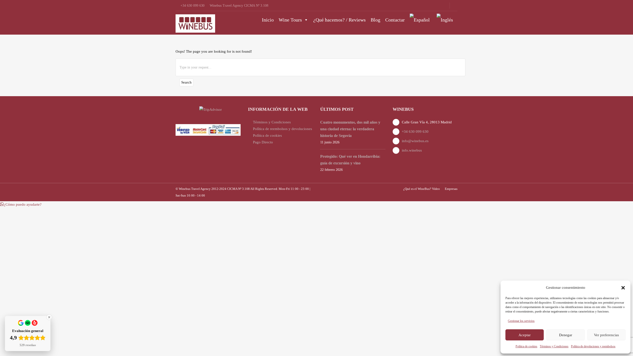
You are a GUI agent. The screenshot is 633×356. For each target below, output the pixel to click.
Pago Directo (263, 142)
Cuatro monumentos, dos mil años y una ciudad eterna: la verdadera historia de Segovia (350, 129)
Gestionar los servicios (521, 321)
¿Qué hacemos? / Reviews (339, 19)
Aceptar (525, 335)
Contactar (395, 19)
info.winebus (412, 150)
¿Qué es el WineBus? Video (421, 189)
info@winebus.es (415, 141)
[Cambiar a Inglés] (445, 20)
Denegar (565, 335)
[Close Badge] (49, 317)
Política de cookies (526, 346)
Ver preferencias (606, 335)
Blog (375, 19)
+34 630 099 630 (415, 132)
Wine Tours (290, 19)
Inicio (268, 19)
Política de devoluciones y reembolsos (593, 346)
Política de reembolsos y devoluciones (282, 129)
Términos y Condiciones (554, 346)
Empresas (451, 189)
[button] (623, 287)
